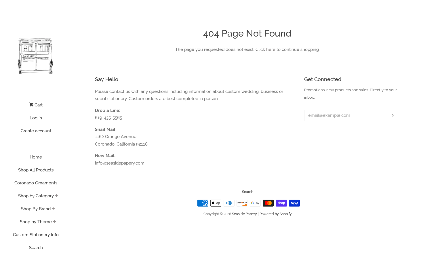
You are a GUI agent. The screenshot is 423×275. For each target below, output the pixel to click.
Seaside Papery (244, 214)
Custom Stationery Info (36, 234)
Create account (36, 130)
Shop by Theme (36, 221)
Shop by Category (36, 195)
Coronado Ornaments (35, 183)
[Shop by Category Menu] (56, 196)
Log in (36, 118)
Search (36, 247)
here (270, 49)
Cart (38, 105)
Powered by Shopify (276, 214)
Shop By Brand (36, 208)
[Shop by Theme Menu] (54, 222)
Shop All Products (36, 170)
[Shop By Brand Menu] (53, 209)
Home (36, 157)
